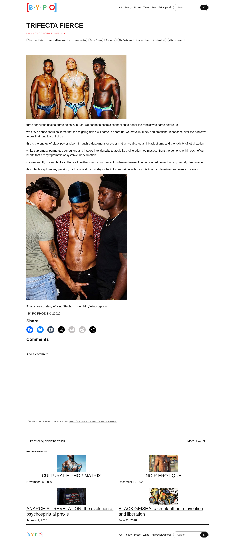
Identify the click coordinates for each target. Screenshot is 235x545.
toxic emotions (142, 40)
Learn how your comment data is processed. (93, 421)
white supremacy (176, 40)
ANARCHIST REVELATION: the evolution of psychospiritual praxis (69, 511)
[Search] (204, 7)
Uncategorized (159, 40)
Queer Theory (96, 40)
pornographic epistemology (59, 40)
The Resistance (125, 40)
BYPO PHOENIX (42, 33)
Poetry (29, 33)
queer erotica (80, 40)
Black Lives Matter (35, 40)
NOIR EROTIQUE (164, 475)
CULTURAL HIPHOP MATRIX (71, 475)
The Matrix (110, 40)
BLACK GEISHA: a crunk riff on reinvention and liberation (161, 511)
